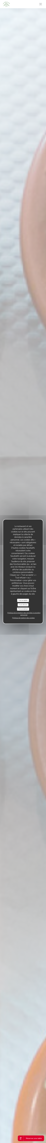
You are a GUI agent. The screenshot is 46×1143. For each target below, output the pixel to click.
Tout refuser (23, 605)
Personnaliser (23, 609)
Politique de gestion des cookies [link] (23, 618)
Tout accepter (23, 600)
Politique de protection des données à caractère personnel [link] (23, 614)
